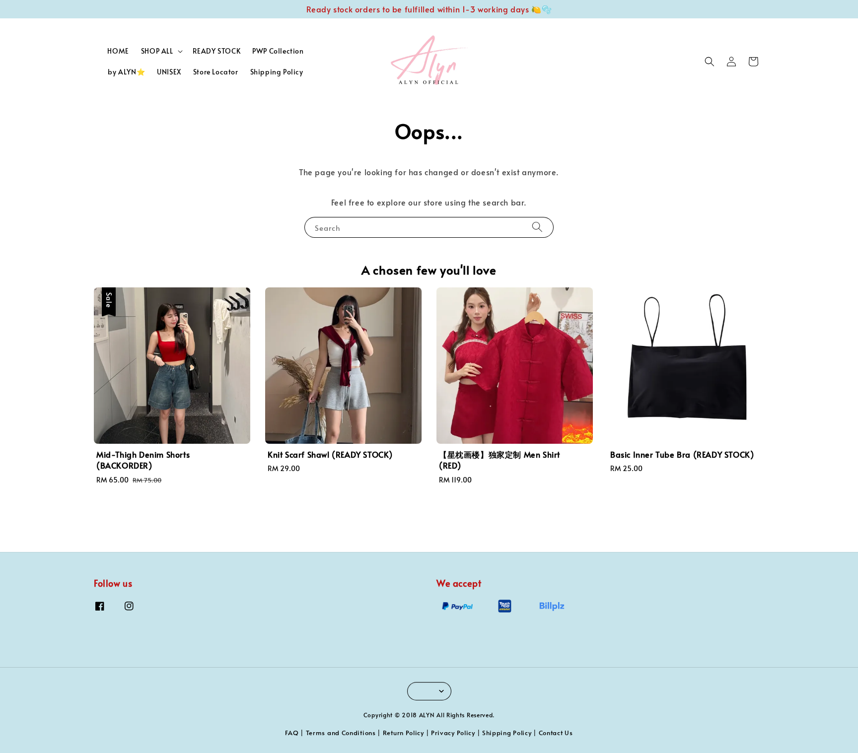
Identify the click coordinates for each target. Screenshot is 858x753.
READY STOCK (217, 51)
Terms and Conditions (341, 732)
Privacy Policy (453, 732)
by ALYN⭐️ (126, 71)
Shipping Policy (276, 71)
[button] (709, 61)
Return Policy (403, 732)
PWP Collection (277, 51)
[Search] (537, 227)
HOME (118, 51)
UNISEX (169, 71)
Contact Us (556, 732)
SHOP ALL (157, 51)
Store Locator (215, 71)
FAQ (291, 732)
